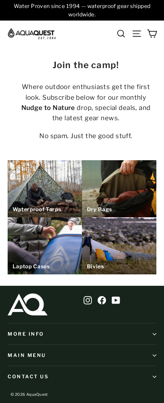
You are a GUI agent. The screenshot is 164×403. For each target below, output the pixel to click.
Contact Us (28, 376)
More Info (26, 334)
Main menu (27, 355)
